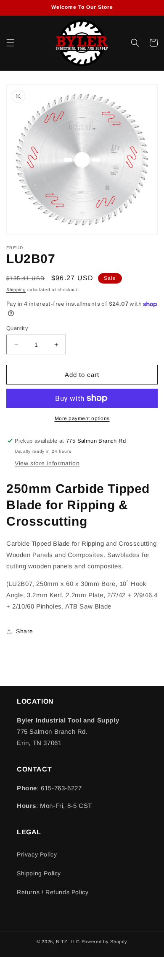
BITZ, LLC (67, 941)
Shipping (16, 289)
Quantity (17, 328)
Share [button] (24, 631)
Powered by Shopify (105, 941)
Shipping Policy (39, 873)
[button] (10, 43)
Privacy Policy (37, 854)
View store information (47, 463)
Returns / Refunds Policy (52, 892)
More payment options (82, 418)
